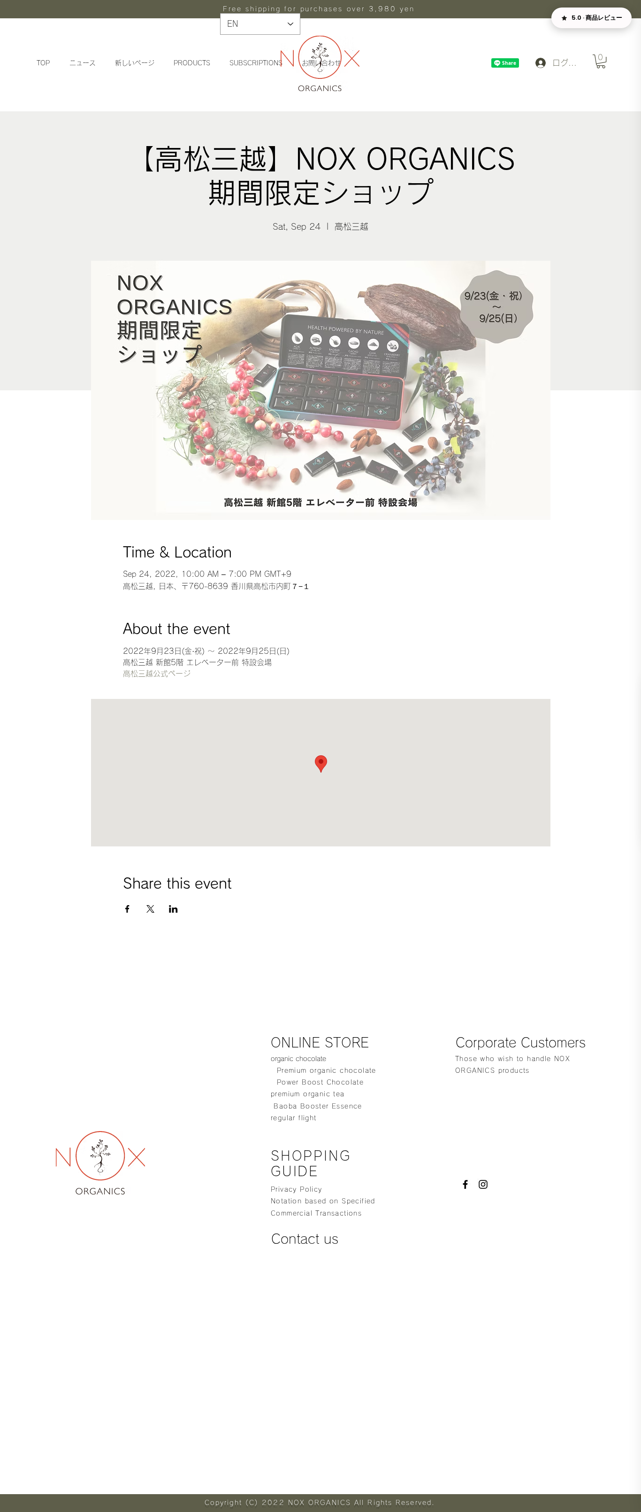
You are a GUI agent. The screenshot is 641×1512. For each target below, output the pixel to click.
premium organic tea (308, 1094)
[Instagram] (483, 1184)
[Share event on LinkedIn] (173, 909)
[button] (601, 61)
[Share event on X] (150, 909)
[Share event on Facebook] (127, 909)
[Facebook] (465, 1184)
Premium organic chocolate (323, 1070)
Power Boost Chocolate (317, 1082)
